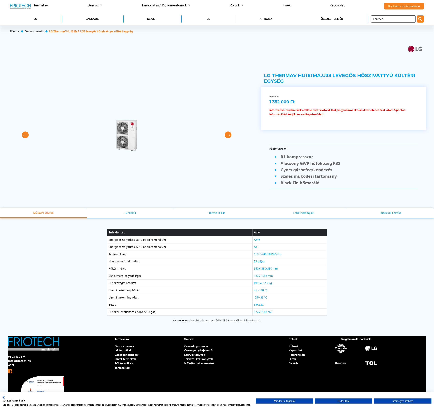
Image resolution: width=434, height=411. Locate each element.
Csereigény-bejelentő (198, 350)
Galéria (294, 363)
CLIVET (152, 19)
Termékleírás (217, 213)
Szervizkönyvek (194, 355)
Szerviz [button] (93, 5)
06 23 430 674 (16, 356)
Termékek (40, 5)
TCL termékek (124, 363)
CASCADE (92, 19)
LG (35, 19)
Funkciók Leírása (390, 213)
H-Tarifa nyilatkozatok (199, 363)
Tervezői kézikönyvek (198, 359)
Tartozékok (122, 368)
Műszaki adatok (43, 212)
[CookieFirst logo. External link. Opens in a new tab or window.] (4, 397)
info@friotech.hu (19, 361)
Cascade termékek (127, 355)
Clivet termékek (125, 359)
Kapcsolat (337, 5)
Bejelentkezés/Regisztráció (404, 6)
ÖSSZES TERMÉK (332, 19)
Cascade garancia (196, 346)
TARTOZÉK (265, 19)
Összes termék (124, 346)
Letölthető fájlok (303, 213)
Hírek (287, 5)
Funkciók (130, 213)
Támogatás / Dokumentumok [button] (164, 5)
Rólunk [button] (235, 5)
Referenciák (297, 355)
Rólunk (294, 346)
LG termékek (123, 350)
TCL (207, 19)
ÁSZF (11, 365)
